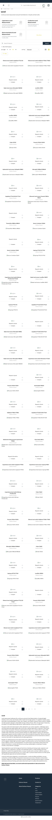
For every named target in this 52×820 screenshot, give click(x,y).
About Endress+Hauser (25, 786)
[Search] (21, 5)
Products (37, 778)
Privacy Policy (6, 810)
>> (35, 709)
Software (37, 798)
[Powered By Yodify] (26, 818)
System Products (38, 800)
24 (10, 49)
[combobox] (30, 5)
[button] (22, 82)
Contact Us (38, 782)
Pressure (37, 796)
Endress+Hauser (23, 782)
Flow (36, 788)
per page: (3, 49)
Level (36, 790)
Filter (5, 53)
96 (15, 49)
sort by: (23, 49)
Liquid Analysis (38, 792)
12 (7, 49)
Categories (38, 786)
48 (13, 49)
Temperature (38, 802)
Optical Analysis (38, 794)
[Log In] (43, 5)
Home (20, 778)
